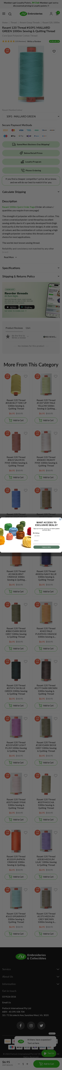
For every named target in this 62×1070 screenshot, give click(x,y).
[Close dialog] (60, 519)
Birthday (36, 533)
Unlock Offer (46, 547)
